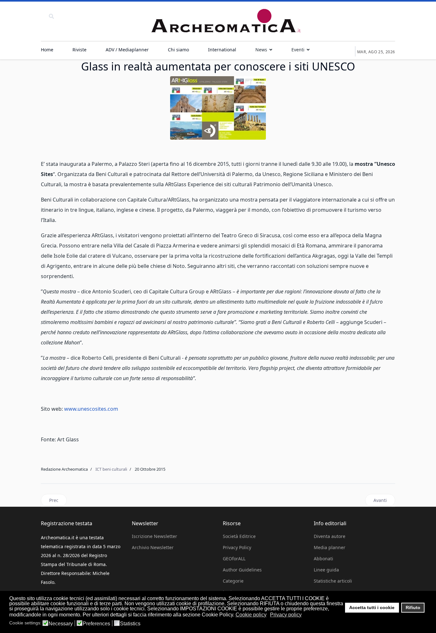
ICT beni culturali (111, 469)
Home (47, 50)
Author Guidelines (242, 570)
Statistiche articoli (333, 581)
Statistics (130, 623)
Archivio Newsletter (153, 547)
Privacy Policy (237, 547)
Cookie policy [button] (251, 614)
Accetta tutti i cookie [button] (372, 607)
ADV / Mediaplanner (127, 50)
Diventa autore (329, 536)
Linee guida (326, 570)
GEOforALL (234, 559)
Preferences (96, 623)
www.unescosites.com (91, 408)
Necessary (61, 623)
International (222, 50)
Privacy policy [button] (286, 614)
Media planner (329, 547)
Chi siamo (178, 50)
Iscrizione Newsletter (154, 536)
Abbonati (323, 559)
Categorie (233, 581)
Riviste (79, 50)
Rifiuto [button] (413, 607)
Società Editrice (239, 536)
